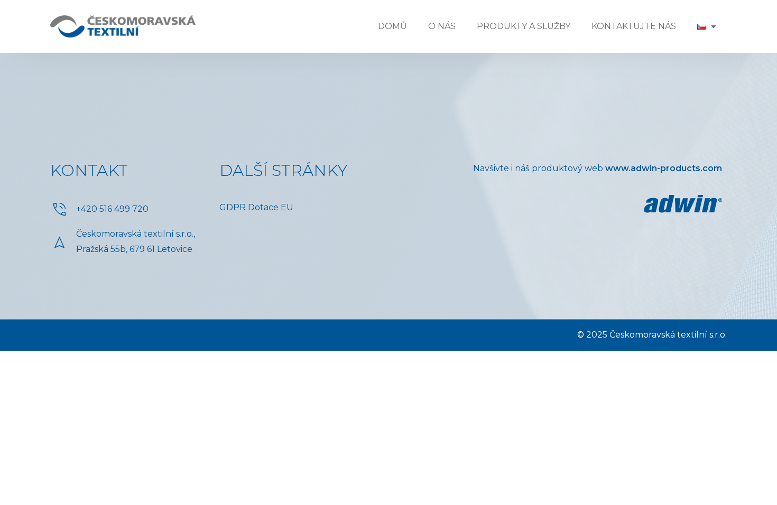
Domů (392, 26)
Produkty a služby (523, 26)
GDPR (232, 207)
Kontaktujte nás (633, 26)
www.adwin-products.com (663, 168)
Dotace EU (270, 207)
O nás (442, 26)
